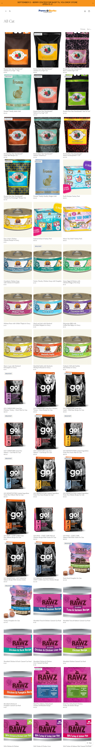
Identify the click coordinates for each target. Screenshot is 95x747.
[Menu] (6, 11)
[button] (89, 29)
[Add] (88, 192)
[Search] (10, 11)
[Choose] (29, 64)
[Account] (85, 11)
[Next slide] (93, 3)
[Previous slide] (2, 3)
